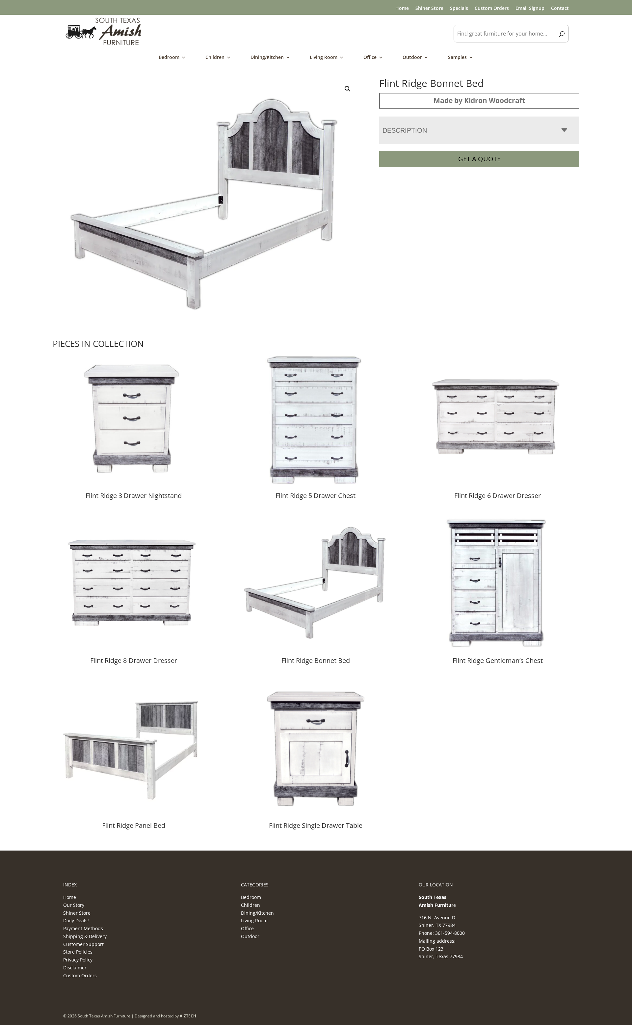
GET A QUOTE (479, 158)
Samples (457, 57)
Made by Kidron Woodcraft (479, 100)
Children (214, 57)
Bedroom (169, 57)
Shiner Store (429, 8)
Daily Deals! (76, 920)
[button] (348, 89)
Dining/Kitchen (267, 57)
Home (402, 8)
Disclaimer (75, 967)
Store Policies (77, 952)
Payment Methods (83, 928)
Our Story (73, 905)
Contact (560, 8)
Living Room (323, 57)
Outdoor (412, 57)
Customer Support (83, 944)
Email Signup (529, 8)
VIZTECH (188, 1016)
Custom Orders (492, 8)
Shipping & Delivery (85, 936)
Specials (459, 8)
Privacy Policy (77, 960)
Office (370, 57)
